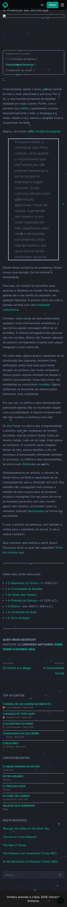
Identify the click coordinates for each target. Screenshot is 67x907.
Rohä (26, 464)
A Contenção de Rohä (22, 612)
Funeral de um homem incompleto (27, 704)
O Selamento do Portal (23, 583)
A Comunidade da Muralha (25, 589)
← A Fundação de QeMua (20, 58)
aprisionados (36, 511)
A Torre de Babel (19, 618)
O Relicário (10, 743)
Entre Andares (13, 776)
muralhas (44, 384)
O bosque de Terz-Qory (19, 713)
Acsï (10, 425)
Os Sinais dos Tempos (22, 594)
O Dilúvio (14, 606)
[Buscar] (42, 5)
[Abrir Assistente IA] (61, 901)
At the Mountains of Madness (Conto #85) (30, 861)
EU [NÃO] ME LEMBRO (16, 796)
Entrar (52, 5)
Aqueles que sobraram (19, 805)
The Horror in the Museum (20, 837)
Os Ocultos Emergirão (46, 131)
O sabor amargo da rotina (21, 766)
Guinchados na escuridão (21, 733)
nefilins (24, 108)
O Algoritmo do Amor (18, 723)
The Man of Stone (14, 845)
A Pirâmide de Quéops (22, 600)
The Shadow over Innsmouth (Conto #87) (30, 853)
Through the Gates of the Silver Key (26, 828)
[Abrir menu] (62, 5)
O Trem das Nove (14, 786)
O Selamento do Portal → (20, 70)
